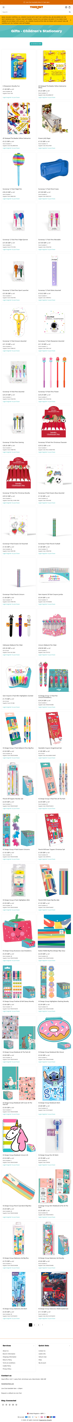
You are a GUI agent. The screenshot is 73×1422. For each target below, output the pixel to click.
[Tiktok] (9, 1404)
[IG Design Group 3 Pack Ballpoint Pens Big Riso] (18, 728)
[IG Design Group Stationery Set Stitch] (18, 1289)
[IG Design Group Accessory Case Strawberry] (18, 931)
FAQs (40, 1360)
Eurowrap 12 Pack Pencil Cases (48, 189)
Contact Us (42, 1351)
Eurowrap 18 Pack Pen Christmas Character (52, 442)
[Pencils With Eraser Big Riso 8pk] (54, 880)
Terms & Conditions (9, 1363)
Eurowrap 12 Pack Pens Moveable (49, 239)
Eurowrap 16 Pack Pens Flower (48, 391)
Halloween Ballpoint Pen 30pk (13, 645)
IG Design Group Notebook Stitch (49, 1103)
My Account (42, 1363)
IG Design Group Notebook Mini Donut (51, 1052)
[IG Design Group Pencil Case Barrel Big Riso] (18, 1186)
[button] (69, 7)
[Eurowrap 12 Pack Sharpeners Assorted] (54, 321)
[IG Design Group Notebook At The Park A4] (18, 1032)
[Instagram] (6, 1404)
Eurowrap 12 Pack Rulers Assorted (49, 290)
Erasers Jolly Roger (44, 138)
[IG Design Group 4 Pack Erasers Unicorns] (18, 830)
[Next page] (42, 1325)
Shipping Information (9, 1357)
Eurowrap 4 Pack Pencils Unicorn (13, 594)
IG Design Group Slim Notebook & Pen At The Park (53, 1206)
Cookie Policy (7, 1366)
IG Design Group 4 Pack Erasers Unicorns (16, 849)
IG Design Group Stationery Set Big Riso (16, 1258)
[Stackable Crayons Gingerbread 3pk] (54, 728)
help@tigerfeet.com (7, 1384)
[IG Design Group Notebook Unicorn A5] (18, 1135)
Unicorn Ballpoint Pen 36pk (47, 645)
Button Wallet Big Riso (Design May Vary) (51, 951)
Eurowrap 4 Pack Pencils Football (49, 544)
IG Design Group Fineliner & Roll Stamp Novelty (18, 1001)
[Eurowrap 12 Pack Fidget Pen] (18, 169)
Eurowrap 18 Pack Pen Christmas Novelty (16, 493)
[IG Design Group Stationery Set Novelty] (54, 1238)
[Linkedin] (16, 1404)
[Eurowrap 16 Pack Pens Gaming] (18, 423)
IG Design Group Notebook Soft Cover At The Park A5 (17, 1103)
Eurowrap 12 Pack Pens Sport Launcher (16, 290)
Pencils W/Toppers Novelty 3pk (13, 799)
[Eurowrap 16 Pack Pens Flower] (54, 372)
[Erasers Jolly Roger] (54, 119)
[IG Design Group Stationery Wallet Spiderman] (54, 1289)
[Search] (70, 12)
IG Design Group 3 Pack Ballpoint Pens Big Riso (18, 748)
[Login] (66, 7)
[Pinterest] (13, 1404)
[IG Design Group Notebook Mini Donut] (54, 1032)
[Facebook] (3, 1404)
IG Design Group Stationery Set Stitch (15, 1309)
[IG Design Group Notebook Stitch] (54, 1083)
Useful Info (42, 1354)
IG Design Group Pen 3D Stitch (48, 1155)
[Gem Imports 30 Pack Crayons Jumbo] (54, 575)
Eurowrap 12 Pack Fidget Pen (12, 189)
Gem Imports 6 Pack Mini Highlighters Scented (18, 696)
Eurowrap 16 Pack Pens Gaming (13, 442)
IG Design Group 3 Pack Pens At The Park (51, 799)
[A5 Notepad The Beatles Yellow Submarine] (18, 119)
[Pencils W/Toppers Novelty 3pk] (18, 779)
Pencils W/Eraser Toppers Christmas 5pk (51, 849)
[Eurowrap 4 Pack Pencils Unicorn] (18, 575)
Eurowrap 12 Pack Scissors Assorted (14, 341)
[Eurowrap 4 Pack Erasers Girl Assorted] (18, 524)
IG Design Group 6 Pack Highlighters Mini (16, 900)
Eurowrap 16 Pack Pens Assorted (13, 391)
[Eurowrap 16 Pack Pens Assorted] (18, 372)
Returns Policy (7, 1360)
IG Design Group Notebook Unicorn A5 (15, 1155)
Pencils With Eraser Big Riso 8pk (48, 900)
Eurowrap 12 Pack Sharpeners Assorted (51, 341)
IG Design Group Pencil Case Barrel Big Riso (17, 1206)
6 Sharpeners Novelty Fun (11, 86)
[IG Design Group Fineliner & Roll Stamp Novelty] (18, 982)
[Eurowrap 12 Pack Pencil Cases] (54, 169)
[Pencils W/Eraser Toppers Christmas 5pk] (54, 830)
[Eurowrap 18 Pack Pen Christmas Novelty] (18, 473)
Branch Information (9, 1354)
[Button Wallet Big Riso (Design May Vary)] (54, 931)
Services (7, 1346)
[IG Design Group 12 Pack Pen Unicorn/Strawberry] (54, 676)
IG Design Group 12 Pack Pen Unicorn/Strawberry (48, 696)
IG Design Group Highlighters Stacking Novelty (53, 1001)
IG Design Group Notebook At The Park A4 (16, 1052)
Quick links (44, 1346)
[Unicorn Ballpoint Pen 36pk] (54, 625)
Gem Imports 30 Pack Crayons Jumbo (50, 594)
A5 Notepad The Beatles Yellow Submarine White (52, 86)
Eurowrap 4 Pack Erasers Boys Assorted (51, 493)
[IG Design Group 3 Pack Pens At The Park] (54, 779)
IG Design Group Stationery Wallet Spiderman (53, 1309)
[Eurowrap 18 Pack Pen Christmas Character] (54, 423)
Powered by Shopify (45, 1420)
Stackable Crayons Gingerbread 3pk (50, 748)
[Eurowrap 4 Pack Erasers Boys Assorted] (54, 473)
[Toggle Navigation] (3, 7)
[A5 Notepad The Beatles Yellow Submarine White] (54, 66)
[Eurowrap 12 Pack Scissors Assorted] (18, 321)
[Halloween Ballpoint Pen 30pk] (18, 625)
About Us (6, 1351)
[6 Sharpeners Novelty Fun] (18, 66)
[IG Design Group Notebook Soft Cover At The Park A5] (18, 1083)
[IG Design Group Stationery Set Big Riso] (18, 1238)
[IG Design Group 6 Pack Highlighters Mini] (18, 880)
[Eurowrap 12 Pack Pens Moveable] (54, 220)
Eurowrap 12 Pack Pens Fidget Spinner (15, 239)
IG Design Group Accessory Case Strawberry (17, 951)
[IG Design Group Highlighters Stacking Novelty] (54, 982)
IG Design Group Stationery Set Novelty (51, 1258)
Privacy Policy (7, 1369)
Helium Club (42, 1357)
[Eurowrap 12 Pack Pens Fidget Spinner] (18, 220)
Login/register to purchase (11, 97)
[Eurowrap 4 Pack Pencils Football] (54, 524)
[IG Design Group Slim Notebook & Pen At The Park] (54, 1186)
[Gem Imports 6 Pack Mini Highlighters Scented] (18, 676)
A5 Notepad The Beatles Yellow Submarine (17, 138)
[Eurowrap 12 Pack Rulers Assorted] (54, 271)
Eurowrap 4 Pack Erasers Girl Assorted (15, 544)
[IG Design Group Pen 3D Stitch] (54, 1135)
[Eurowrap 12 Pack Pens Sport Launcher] (18, 271)
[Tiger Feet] (36, 7)
